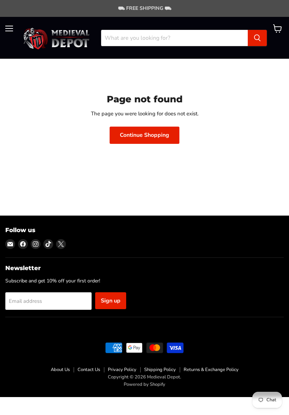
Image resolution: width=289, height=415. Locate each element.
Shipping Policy (160, 369)
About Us (60, 369)
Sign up (111, 301)
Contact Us (89, 369)
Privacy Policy (122, 369)
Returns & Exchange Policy (211, 369)
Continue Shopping (144, 135)
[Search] (257, 38)
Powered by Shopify (144, 384)
